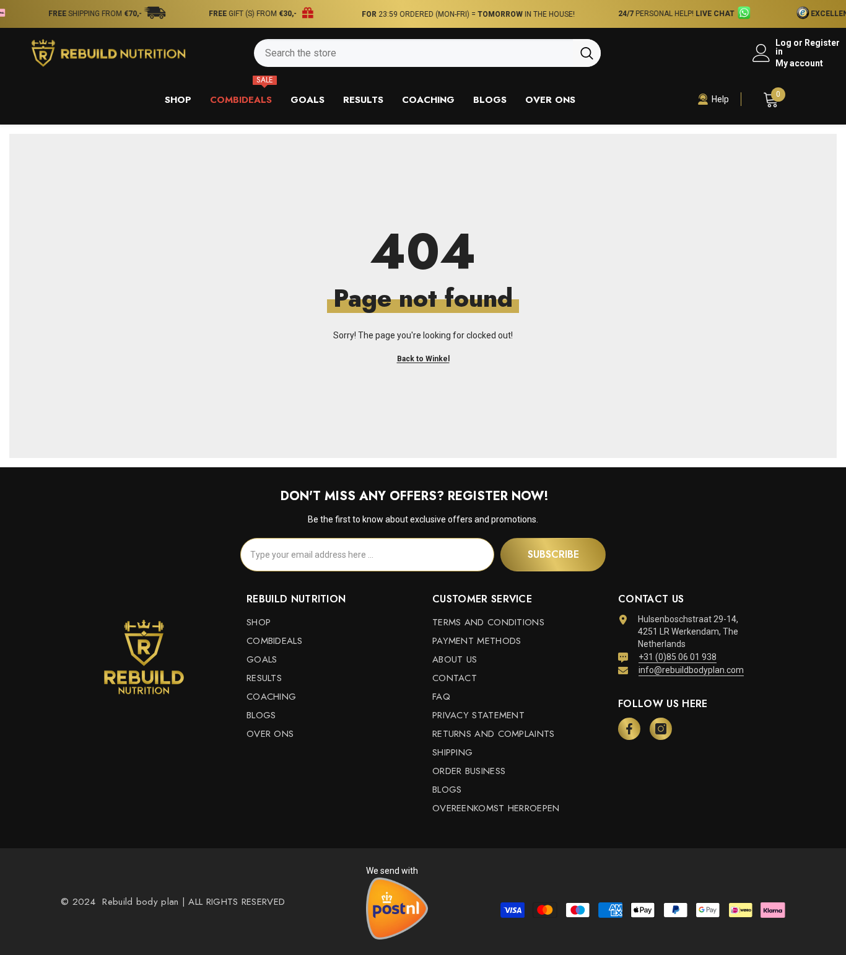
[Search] (427, 53)
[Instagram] (661, 729)
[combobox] (413, 53)
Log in (783, 47)
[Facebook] (629, 729)
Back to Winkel (423, 358)
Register (822, 43)
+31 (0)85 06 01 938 (678, 657)
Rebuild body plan (138, 902)
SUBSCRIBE (553, 554)
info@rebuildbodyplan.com (691, 670)
